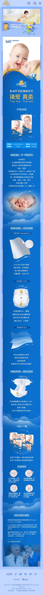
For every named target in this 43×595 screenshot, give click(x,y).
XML (29, 588)
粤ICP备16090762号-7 (19, 588)
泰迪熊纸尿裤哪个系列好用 (26, 590)
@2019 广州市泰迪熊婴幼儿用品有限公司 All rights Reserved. (21, 586)
